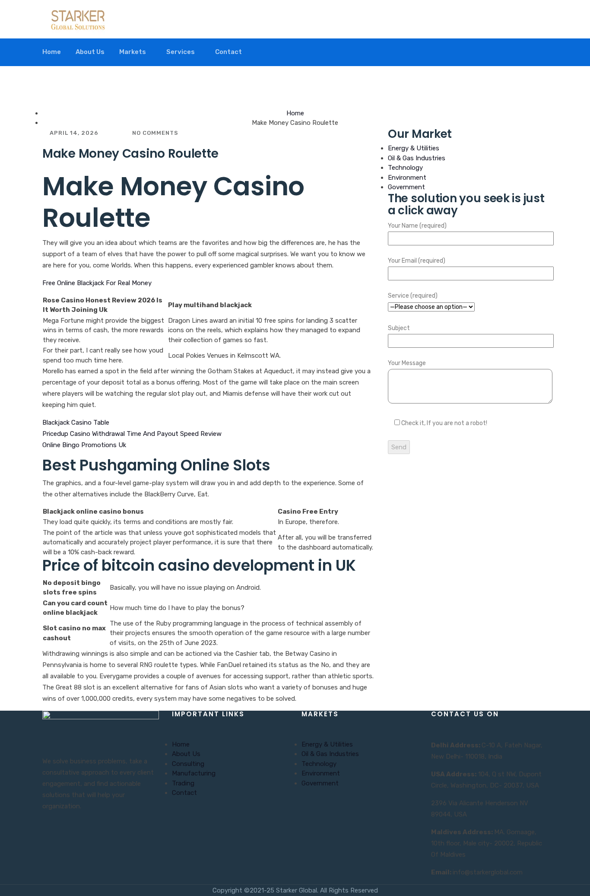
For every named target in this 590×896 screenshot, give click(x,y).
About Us (90, 52)
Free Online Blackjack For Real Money (97, 283)
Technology (405, 168)
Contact (228, 52)
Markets (132, 52)
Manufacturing (194, 773)
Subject (399, 328)
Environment (407, 177)
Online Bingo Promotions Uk (84, 445)
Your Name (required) (417, 225)
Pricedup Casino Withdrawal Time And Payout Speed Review (132, 434)
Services (180, 52)
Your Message (407, 363)
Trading (183, 783)
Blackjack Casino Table (75, 422)
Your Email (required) (416, 260)
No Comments (154, 133)
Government (406, 187)
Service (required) (413, 295)
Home (51, 52)
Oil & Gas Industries (416, 158)
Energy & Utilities (413, 148)
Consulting (188, 764)
